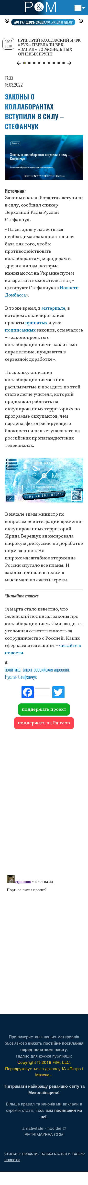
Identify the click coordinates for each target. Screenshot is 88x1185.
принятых (36, 323)
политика (13, 669)
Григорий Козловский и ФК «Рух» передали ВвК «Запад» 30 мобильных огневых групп (49, 47)
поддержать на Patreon (44, 723)
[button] (18, 63)
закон (27, 669)
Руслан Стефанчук (21, 676)
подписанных (20, 330)
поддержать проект (44, 709)
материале (53, 308)
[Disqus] (44, 800)
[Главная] (40, 7)
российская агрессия (51, 669)
